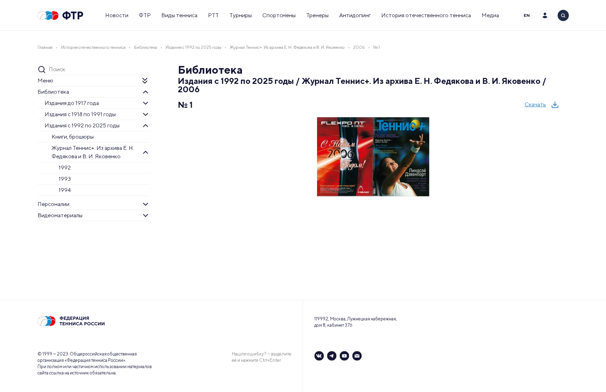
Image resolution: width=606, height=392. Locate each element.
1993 (65, 178)
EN (527, 15)
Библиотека (53, 91)
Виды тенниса (179, 15)
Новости (116, 15)
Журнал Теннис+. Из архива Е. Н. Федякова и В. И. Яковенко (93, 152)
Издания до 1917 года (72, 103)
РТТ (213, 15)
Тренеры (317, 15)
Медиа (490, 15)
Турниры (240, 15)
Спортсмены (279, 15)
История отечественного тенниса (426, 15)
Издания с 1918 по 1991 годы (80, 114)
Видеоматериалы (60, 215)
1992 (65, 167)
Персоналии (53, 204)
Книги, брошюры (73, 136)
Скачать (535, 104)
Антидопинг (355, 15)
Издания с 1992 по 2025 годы (82, 125)
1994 (65, 190)
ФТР (145, 15)
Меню (45, 80)
